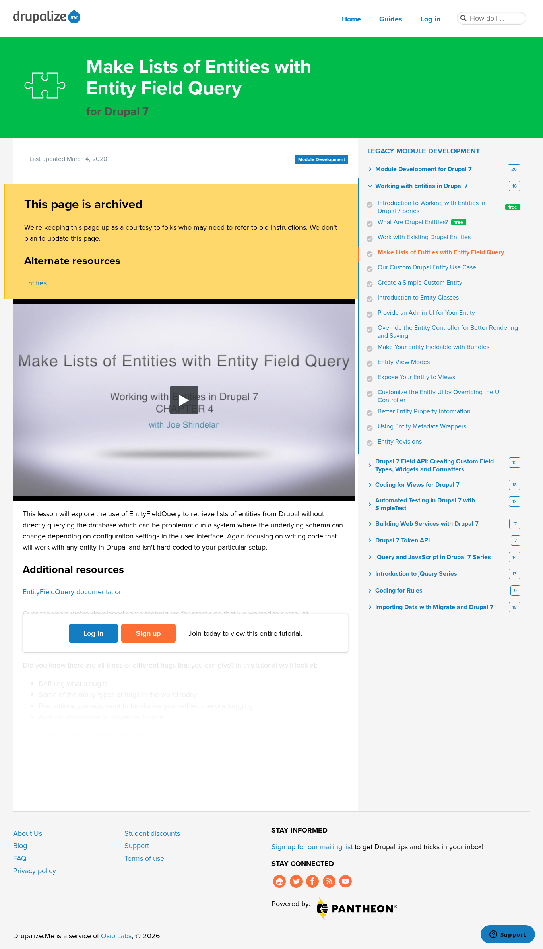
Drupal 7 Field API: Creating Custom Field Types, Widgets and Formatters (434, 465)
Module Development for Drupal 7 (423, 169)
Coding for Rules (399, 590)
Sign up (148, 633)
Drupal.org (279, 881)
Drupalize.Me (48, 16)
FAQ (20, 858)
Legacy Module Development (423, 151)
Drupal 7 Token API (402, 540)
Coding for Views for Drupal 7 (417, 484)
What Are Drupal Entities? (420, 222)
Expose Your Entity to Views (416, 377)
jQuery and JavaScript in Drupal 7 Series (433, 557)
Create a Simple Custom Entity (420, 283)
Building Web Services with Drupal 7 (427, 523)
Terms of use (144, 858)
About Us (27, 833)
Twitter (296, 881)
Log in (430, 19)
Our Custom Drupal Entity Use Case (427, 267)
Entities (35, 283)
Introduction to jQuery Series (416, 573)
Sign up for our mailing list (312, 847)
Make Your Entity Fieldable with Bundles (433, 347)
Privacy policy (34, 871)
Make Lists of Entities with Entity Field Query (441, 252)
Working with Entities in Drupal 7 (421, 186)
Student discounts (152, 833)
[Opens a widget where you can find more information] (507, 935)
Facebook (312, 881)
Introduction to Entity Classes (418, 298)
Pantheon (357, 908)
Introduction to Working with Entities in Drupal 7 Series (447, 207)
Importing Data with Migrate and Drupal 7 (434, 607)
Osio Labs (116, 936)
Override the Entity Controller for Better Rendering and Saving (448, 332)
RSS (329, 881)
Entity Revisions (400, 441)
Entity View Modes (404, 362)
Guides (390, 19)
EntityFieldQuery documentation (73, 592)
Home (351, 19)
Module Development (321, 159)
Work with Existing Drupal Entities (424, 237)
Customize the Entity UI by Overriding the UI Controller (439, 396)
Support (136, 846)
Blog (20, 846)
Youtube (345, 881)
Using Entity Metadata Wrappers (422, 426)
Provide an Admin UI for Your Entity (426, 313)
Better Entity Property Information (424, 411)
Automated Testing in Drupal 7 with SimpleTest (425, 504)
